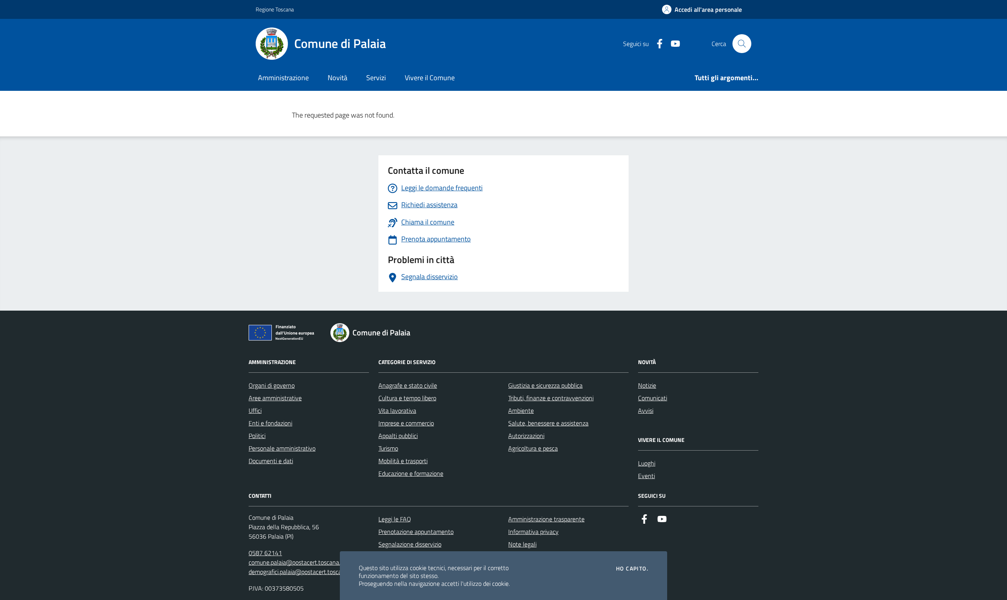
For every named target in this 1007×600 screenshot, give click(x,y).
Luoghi (646, 463)
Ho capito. (632, 568)
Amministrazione (283, 77)
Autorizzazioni (526, 435)
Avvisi (645, 410)
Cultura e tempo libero (407, 398)
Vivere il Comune (430, 77)
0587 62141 (265, 553)
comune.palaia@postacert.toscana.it (296, 562)
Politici (257, 435)
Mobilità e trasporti (403, 461)
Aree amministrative (275, 398)
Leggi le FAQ (394, 519)
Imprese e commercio (406, 423)
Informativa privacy (533, 531)
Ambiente (521, 410)
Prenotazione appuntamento (416, 531)
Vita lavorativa (397, 410)
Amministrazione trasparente (546, 519)
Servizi (376, 77)
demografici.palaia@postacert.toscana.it (301, 571)
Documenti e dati (271, 461)
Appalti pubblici (398, 435)
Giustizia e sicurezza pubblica (545, 385)
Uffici (255, 410)
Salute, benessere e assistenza (548, 423)
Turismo (388, 448)
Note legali (522, 544)
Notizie (647, 385)
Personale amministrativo (282, 448)
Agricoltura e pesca (533, 448)
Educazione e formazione (410, 473)
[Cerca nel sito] (741, 43)
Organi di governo (272, 385)
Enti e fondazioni (270, 423)
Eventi (646, 475)
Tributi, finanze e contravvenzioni (551, 398)
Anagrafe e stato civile (407, 385)
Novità (337, 77)
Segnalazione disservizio (409, 544)
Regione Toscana (275, 9)
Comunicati (652, 398)
